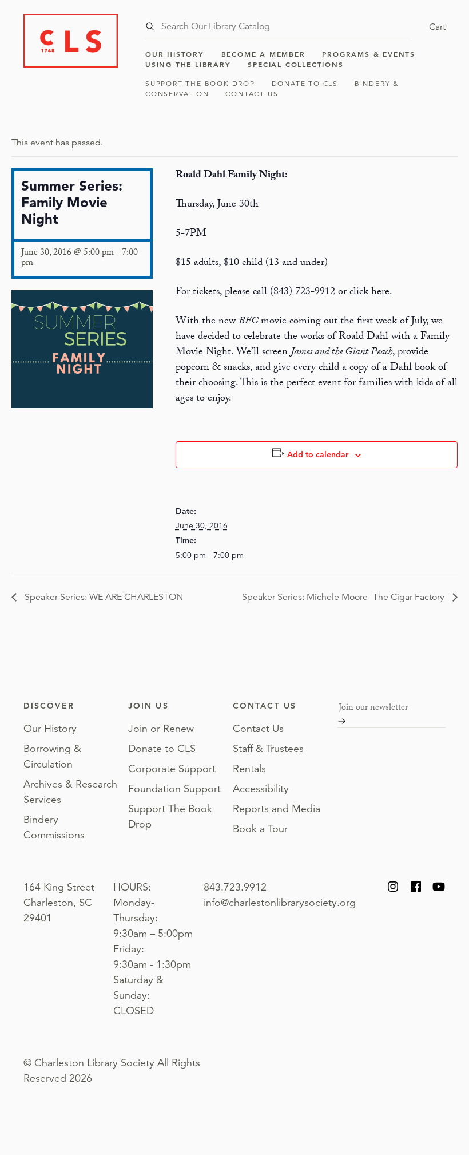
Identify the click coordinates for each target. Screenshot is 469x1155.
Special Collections (295, 64)
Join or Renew (161, 728)
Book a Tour (260, 828)
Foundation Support (174, 788)
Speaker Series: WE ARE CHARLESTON (102, 597)
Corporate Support (172, 768)
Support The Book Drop (200, 83)
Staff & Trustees (268, 748)
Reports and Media (276, 808)
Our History (174, 53)
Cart (437, 27)
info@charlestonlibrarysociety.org (280, 902)
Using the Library (188, 64)
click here (369, 293)
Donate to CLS (305, 83)
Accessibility (261, 788)
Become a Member (263, 53)
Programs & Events (368, 53)
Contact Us (251, 93)
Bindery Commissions (54, 827)
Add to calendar (317, 454)
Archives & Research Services (70, 792)
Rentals (249, 768)
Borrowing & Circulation (52, 756)
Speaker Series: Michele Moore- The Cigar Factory (344, 597)
